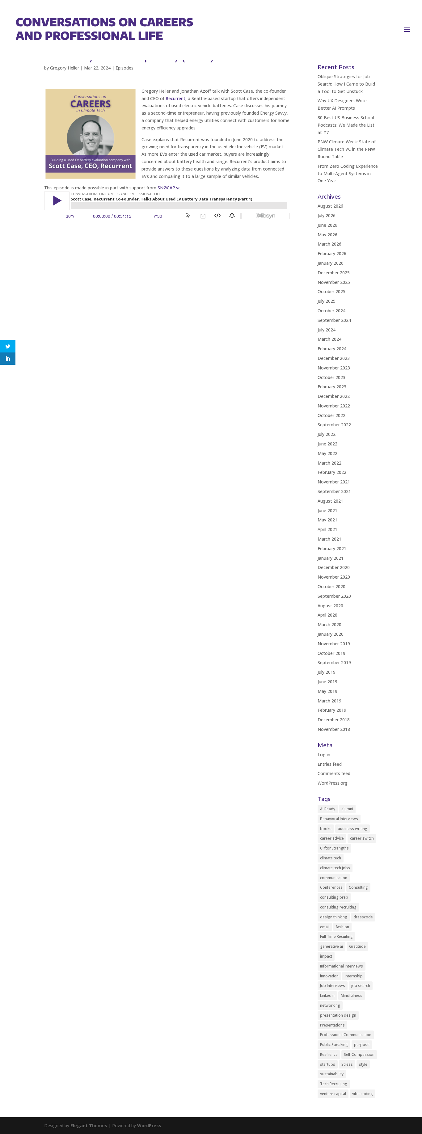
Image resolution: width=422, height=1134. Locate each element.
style (363, 1064)
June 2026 (327, 225)
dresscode (363, 917)
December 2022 (334, 396)
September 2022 (334, 425)
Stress (347, 1064)
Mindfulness (351, 995)
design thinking (333, 917)
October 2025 (331, 291)
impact (326, 956)
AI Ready (327, 809)
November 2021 (334, 482)
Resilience (329, 1054)
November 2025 (334, 282)
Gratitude (357, 946)
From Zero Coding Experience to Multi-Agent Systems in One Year (348, 173)
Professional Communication (345, 1034)
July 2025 (326, 301)
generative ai (331, 946)
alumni (347, 809)
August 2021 (330, 501)
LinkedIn (327, 995)
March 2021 (329, 539)
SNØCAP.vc (169, 188)
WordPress (149, 1125)
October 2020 (331, 586)
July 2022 (326, 434)
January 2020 (331, 634)
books (325, 828)
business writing (352, 828)
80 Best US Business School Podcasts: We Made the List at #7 (346, 125)
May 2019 (327, 691)
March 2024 (329, 339)
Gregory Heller (64, 68)
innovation (329, 976)
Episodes (124, 68)
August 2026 (330, 206)
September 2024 (334, 320)
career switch (362, 838)
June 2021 (327, 510)
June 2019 (327, 682)
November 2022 (334, 406)
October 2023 (331, 377)
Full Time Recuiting (336, 936)
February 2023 (332, 387)
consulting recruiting (338, 907)
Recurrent (175, 98)
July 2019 (326, 672)
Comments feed (334, 773)
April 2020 (327, 615)
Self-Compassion (359, 1054)
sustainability (332, 1074)
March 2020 (329, 624)
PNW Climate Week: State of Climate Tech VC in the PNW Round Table (347, 149)
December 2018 (334, 720)
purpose (361, 1044)
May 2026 (327, 235)
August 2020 (330, 606)
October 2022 (331, 415)
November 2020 (334, 577)
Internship (354, 976)
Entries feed (330, 764)
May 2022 (327, 453)
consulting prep (334, 897)
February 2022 (332, 472)
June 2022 (327, 444)
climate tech (330, 858)
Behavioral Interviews (339, 818)
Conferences (331, 887)
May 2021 (327, 520)
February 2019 (332, 710)
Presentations (332, 1025)
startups (327, 1064)
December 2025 (334, 273)
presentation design (338, 1015)
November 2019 (334, 644)
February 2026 (332, 253)
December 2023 (334, 358)
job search (360, 985)
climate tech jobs (335, 868)
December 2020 (334, 567)
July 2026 (326, 215)
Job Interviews (332, 985)
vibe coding (362, 1093)
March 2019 (329, 701)
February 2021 (332, 548)
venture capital (333, 1093)
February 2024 (332, 349)
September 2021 (334, 491)
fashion (342, 927)
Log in (324, 754)
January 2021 (331, 558)
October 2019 (331, 653)
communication (333, 877)
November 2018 (334, 729)
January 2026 (331, 263)
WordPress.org (333, 783)
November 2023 (334, 368)
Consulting (358, 887)
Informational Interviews (341, 966)
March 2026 (329, 244)
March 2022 (329, 463)
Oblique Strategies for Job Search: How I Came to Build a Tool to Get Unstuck (346, 84)
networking (330, 1005)
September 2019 (334, 662)
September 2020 (334, 596)
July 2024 (326, 330)
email (325, 927)
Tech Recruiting (333, 1083)
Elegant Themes (88, 1125)
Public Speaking (334, 1044)
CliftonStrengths (334, 848)
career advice (332, 838)
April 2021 (327, 529)
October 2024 (331, 311)
